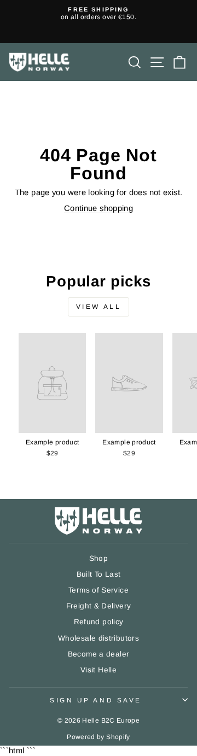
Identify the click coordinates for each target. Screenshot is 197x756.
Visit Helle (98, 670)
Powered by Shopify (98, 737)
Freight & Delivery (98, 606)
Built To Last (99, 574)
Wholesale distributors (98, 638)
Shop (98, 558)
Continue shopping (98, 208)
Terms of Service (98, 590)
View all (98, 306)
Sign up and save (96, 700)
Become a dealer (99, 654)
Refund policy (99, 622)
